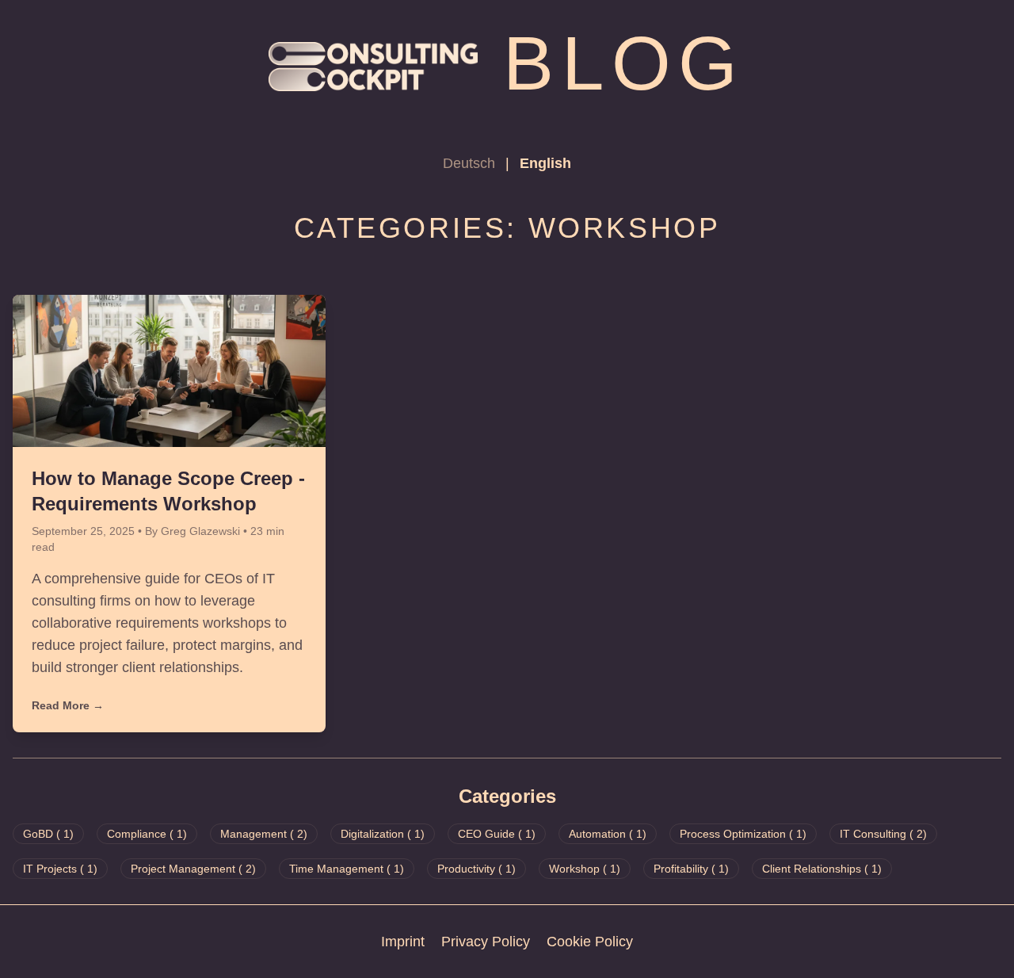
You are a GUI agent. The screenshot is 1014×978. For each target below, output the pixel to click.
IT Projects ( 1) (60, 868)
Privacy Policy (485, 941)
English (545, 163)
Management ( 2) (263, 833)
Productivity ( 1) (476, 868)
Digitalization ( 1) (383, 833)
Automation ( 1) (607, 833)
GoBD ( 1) (48, 833)
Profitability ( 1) (691, 868)
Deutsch (471, 163)
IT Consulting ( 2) (883, 833)
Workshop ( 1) (584, 868)
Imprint (403, 941)
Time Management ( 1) (346, 868)
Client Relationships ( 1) (822, 868)
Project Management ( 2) (193, 868)
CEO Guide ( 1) (497, 833)
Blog (624, 63)
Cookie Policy (590, 941)
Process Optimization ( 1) (743, 833)
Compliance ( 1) (147, 833)
